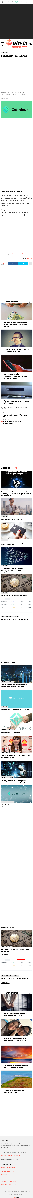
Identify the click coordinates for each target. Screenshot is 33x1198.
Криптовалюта (6, 616)
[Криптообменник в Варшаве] (16, 506)
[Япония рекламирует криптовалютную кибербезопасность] (16, 744)
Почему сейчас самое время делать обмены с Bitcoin (14, 544)
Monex (25, 407)
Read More (5, 954)
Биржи (4, 682)
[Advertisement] (16, 21)
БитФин (29, 258)
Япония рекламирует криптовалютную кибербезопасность (15, 756)
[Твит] (23, 263)
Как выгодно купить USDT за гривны (14, 619)
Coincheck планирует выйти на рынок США (15, 806)
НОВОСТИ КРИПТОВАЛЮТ (8, 1168)
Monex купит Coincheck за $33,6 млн (15, 709)
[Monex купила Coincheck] (16, 721)
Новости (13, 468)
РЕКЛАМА (11, 1155)
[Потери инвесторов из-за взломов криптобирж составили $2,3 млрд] (16, 769)
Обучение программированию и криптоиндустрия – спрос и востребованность (12, 570)
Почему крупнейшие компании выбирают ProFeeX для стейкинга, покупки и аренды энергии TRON (16, 494)
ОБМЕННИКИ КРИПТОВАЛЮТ (9, 1184)
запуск (4, 409)
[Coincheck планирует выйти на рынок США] (16, 794)
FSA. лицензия (16, 407)
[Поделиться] (13, 263)
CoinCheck (5, 407)
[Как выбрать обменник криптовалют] (16, 583)
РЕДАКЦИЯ (17, 1155)
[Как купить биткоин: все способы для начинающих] (16, 938)
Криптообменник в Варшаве (11, 519)
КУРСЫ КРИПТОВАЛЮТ (7, 1171)
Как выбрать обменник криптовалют (14, 595)
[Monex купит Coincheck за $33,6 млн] (16, 698)
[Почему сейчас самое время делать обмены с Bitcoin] (16, 530)
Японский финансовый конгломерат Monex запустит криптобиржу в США (14, 685)
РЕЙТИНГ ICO (4, 1174)
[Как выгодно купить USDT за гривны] (16, 607)
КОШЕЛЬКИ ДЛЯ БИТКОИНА (9, 1181)
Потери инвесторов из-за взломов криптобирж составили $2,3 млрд (13, 781)
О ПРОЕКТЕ (4, 1155)
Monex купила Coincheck (20, 254)
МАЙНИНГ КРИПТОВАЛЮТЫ (8, 1178)
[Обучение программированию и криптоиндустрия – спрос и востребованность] (16, 556)
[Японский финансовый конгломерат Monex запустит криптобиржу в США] (16, 674)
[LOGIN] (30, 44)
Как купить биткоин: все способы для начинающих (15, 950)
